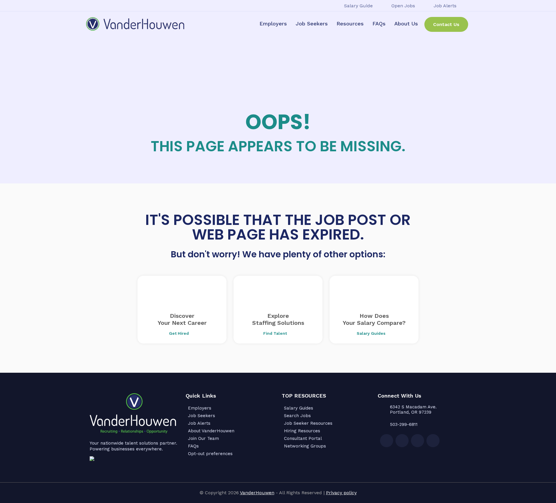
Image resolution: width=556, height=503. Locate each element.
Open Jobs (403, 5)
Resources (350, 23)
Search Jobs (297, 415)
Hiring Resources (302, 430)
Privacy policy (341, 492)
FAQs (379, 23)
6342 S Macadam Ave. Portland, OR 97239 (413, 409)
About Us (406, 23)
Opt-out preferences (210, 453)
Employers (273, 23)
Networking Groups (305, 446)
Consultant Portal (303, 438)
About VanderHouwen (211, 430)
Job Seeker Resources (308, 423)
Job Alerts (445, 5)
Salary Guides (298, 408)
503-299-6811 (404, 424)
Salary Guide (358, 5)
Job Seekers (312, 23)
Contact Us (446, 24)
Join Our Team (203, 438)
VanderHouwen (257, 492)
